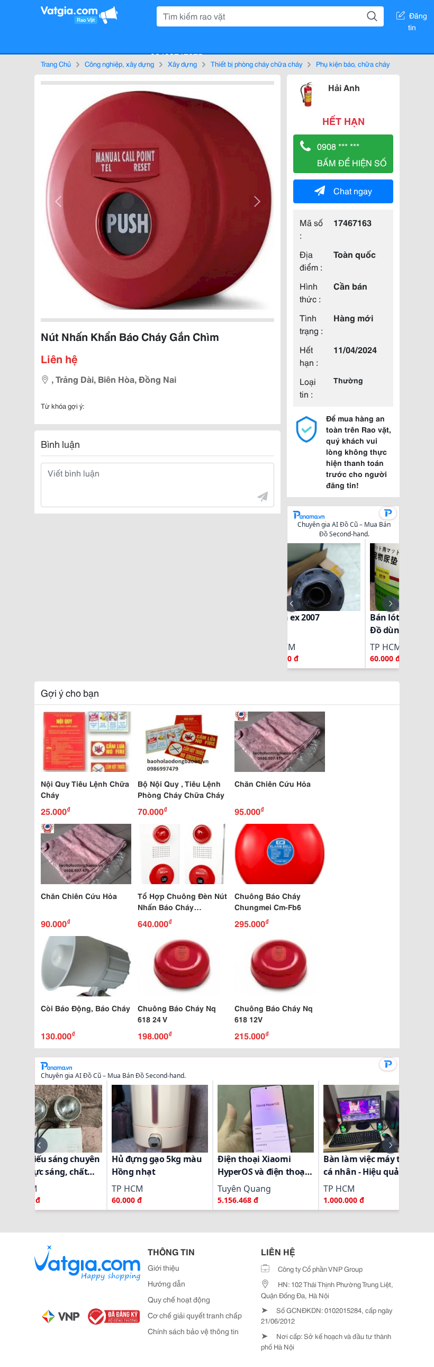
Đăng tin (418, 17)
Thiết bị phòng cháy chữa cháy (256, 63)
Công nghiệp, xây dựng (119, 63)
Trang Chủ (56, 63)
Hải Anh (344, 87)
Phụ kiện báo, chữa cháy (353, 63)
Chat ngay (352, 190)
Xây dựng (182, 63)
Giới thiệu (163, 1267)
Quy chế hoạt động (179, 1299)
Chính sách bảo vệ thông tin (193, 1331)
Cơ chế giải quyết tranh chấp (195, 1315)
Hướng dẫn (166, 1283)
